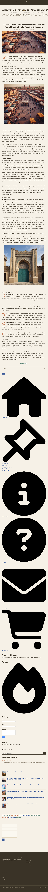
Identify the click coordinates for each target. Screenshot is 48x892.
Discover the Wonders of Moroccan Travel (25, 9)
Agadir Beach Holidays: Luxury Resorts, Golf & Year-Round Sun (25, 791)
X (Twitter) (4, 879)
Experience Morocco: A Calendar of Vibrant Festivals (22, 804)
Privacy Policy (28, 865)
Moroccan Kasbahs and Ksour (15, 772)
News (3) (18, 817)
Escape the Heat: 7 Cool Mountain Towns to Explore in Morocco (24, 784)
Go (44, 753)
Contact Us (28, 862)
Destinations (24, 363)
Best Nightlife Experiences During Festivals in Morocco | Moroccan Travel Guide (25, 798)
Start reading (43, 1)
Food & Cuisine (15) (35, 815)
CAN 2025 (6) (4, 817)
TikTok (3, 877)
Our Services (28, 860)
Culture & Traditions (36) (24, 815)
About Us (27, 858)
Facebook (4, 875)
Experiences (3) (12, 817)
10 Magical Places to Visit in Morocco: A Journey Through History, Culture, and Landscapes (25, 778)
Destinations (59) (5, 815)
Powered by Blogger (43, 887)
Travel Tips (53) (14, 815)
